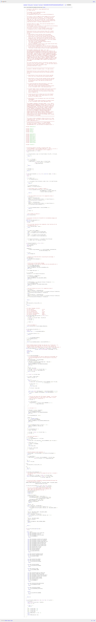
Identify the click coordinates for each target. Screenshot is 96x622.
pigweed (25, 4)
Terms (11, 620)
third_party (30, 4)
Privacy (9, 620)
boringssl (36, 4)
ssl (65, 4)
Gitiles (6, 620)
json (94, 620)
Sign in (94, 1)
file (44, 7)
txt (91, 620)
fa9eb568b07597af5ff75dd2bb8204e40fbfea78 (53, 4)
